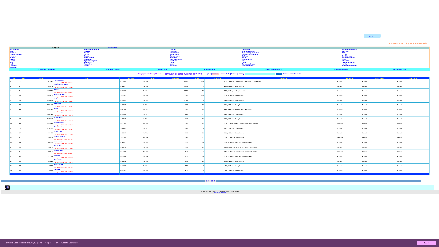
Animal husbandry (248, 65)
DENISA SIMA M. (59, 122)
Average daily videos (341, 69)
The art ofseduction (248, 64)
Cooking (172, 49)
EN (373, 36)
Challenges (13, 67)
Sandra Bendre (58, 164)
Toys (11, 62)
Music (11, 51)
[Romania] (233, 74)
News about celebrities (349, 65)
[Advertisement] (219, 16)
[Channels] (215, 74)
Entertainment (174, 53)
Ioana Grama (58, 141)
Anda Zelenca (58, 159)
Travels (86, 56)
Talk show (173, 57)
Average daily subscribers (273, 69)
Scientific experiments (349, 49)
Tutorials (12, 57)
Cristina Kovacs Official (61, 84)
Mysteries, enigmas (90, 61)
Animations (88, 62)
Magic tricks (88, 64)
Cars (243, 61)
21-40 (213, 181)
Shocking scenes (347, 56)
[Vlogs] (209, 74)
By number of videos (113, 69)
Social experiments (348, 57)
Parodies (12, 59)
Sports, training (89, 57)
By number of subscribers (46, 69)
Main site (223, 192)
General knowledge (348, 62)
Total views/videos (209, 69)
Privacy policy (216, 192)
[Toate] (227, 74)
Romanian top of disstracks (292, 74)
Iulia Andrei (57, 145)
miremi (56, 108)
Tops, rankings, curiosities (250, 53)
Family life (173, 61)
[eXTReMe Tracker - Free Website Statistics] (7, 189)
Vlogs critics (246, 49)
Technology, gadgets (248, 51)
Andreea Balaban (59, 80)
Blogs (244, 62)
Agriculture (173, 65)
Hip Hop (344, 64)
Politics (86, 65)
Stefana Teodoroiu (59, 136)
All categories (112, 48)
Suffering (245, 56)
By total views (162, 69)
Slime (172, 62)
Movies (86, 53)
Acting (344, 53)
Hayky (56, 98)
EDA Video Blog (59, 127)
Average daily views (399, 69)
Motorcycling (174, 54)
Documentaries (247, 59)
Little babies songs (176, 59)
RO (370, 36)
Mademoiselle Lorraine (61, 113)
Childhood (13, 53)
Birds (344, 59)
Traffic (244, 57)
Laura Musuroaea (59, 94)
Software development (91, 49)
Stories (12, 64)
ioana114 (56, 89)
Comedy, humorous (16, 54)
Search (279, 74)
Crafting (344, 54)
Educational (88, 59)
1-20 (207, 181)
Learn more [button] (73, 243)
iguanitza (57, 155)
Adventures (13, 65)
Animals (12, 61)
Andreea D (57, 169)
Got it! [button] (426, 243)
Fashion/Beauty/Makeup (250, 54)
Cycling (86, 54)
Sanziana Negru (58, 150)
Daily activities (14, 49)
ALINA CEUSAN (58, 117)
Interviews (345, 61)
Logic (172, 64)
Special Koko (58, 131)
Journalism (345, 51)
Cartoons (13, 56)
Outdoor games (175, 56)
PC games (173, 51)
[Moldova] (240, 74)
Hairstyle (87, 51)
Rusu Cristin (58, 103)
